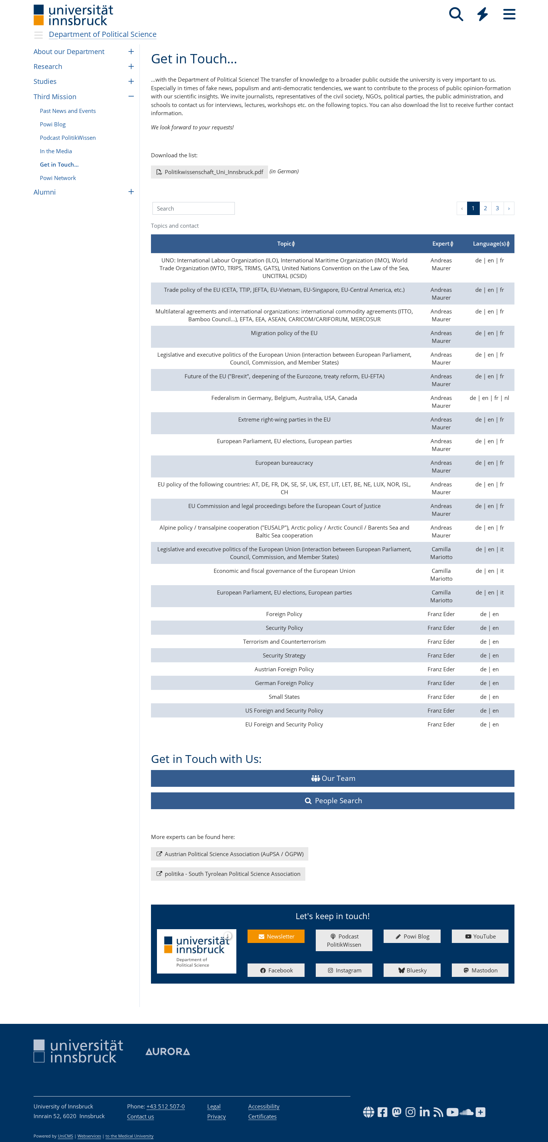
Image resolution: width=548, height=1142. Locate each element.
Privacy (216, 1116)
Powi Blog (53, 124)
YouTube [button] (484, 936)
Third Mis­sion (55, 96)
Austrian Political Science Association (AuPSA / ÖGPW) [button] (233, 854)
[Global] (483, 15)
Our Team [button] (338, 778)
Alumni (45, 191)
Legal (214, 1106)
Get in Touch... (59, 164)
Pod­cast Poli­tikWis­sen (68, 137)
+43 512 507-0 (166, 1106)
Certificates (262, 1116)
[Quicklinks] (482, 14)
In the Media (56, 151)
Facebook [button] (280, 970)
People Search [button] (337, 800)
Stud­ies (45, 81)
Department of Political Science (103, 34)
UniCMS (65, 1136)
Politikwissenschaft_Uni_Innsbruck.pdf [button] (213, 172)
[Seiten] (509, 14)
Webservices (89, 1136)
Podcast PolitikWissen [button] (344, 941)
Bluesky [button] (416, 970)
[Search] (456, 14)
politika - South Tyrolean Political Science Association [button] (231, 873)
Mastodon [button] (484, 970)
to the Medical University (129, 1136)
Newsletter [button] (280, 936)
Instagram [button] (348, 970)
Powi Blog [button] (415, 936)
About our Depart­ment (69, 51)
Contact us (140, 1116)
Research (48, 66)
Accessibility (264, 1106)
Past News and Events (68, 110)
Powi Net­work (58, 178)
